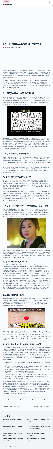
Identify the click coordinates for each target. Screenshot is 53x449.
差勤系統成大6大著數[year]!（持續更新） (12, 419)
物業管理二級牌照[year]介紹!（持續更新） (13, 433)
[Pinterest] (32, 399)
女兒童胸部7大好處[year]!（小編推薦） (36, 438)
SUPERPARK (7, 4)
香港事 (19, 47)
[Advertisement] (26, 22)
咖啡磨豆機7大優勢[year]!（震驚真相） (36, 433)
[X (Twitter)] (20, 399)
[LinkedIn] (44, 399)
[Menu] (49, 2)
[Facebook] (9, 399)
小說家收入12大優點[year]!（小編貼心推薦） (13, 438)
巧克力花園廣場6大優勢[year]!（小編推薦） (13, 426)
